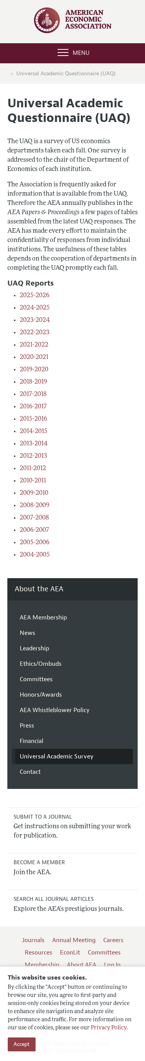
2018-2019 (33, 382)
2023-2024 (35, 320)
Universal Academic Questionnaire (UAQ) (66, 73)
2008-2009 (34, 506)
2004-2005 (35, 555)
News (27, 633)
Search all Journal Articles (54, 899)
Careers (113, 940)
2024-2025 (35, 308)
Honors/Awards (41, 695)
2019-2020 (34, 370)
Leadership (34, 648)
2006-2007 (34, 530)
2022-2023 (34, 333)
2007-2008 (34, 518)
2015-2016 (33, 419)
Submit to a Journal (43, 817)
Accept (22, 1044)
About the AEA (39, 589)
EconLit (70, 952)
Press (27, 725)
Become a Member (39, 862)
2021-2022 (34, 345)
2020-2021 (34, 357)
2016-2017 (33, 407)
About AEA (81, 965)
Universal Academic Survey (57, 756)
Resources (38, 952)
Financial (31, 741)
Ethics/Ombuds (40, 664)
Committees (36, 679)
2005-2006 (34, 543)
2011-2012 (33, 468)
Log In (112, 965)
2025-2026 (34, 296)
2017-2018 (33, 394)
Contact (30, 772)
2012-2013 (33, 456)
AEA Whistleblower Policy (55, 710)
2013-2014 (34, 444)
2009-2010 (34, 493)
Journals (33, 940)
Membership (42, 965)
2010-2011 (33, 481)
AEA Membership (43, 617)
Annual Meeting (74, 940)
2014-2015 (34, 431)
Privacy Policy (108, 1028)
